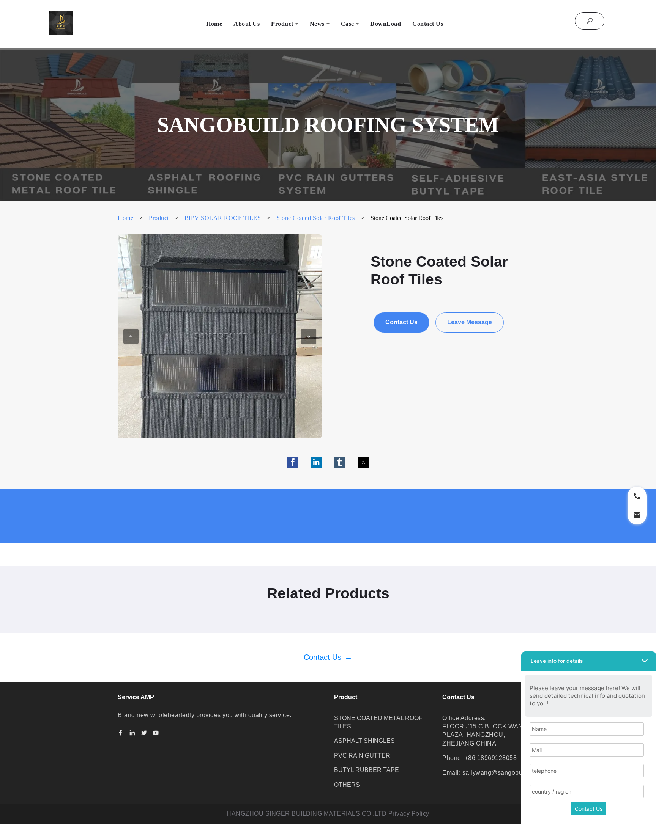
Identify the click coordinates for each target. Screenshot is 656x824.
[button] (131, 336)
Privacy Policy (408, 813)
